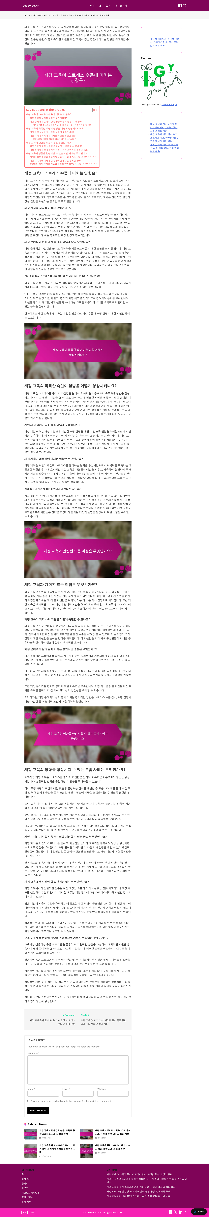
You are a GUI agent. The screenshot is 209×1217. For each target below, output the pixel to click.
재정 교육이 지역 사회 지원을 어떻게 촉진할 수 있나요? (56, 146)
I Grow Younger (169, 104)
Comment (33, 1052)
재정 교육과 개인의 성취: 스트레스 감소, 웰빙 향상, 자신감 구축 (138, 1195)
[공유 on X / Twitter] (184, 5)
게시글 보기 (121, 5)
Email (66, 1088)
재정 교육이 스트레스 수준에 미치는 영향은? (48, 114)
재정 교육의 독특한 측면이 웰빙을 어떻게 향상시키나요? (54, 128)
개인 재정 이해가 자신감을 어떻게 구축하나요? (52, 132)
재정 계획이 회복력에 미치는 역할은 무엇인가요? (53, 135)
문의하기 (26, 1183)
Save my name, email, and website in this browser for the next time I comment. (71, 1101)
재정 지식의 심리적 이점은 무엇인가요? (48, 118)
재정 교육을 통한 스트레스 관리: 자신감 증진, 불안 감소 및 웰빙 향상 (141, 1186)
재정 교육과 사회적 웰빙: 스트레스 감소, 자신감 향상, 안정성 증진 (139, 1174)
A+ (24, 1212)
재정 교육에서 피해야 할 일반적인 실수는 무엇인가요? (55, 160)
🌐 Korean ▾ (199, 1211)
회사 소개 (26, 1178)
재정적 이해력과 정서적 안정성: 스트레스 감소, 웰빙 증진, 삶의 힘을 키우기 (164, 42)
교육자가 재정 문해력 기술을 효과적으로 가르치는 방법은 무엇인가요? (63, 164)
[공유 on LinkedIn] (181, 1212)
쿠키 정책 (26, 1201)
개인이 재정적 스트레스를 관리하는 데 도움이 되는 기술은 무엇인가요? (62, 125)
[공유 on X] (176, 1212)
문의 (108, 5)
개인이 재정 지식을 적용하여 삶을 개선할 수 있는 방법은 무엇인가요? (63, 157)
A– (32, 1212)
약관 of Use (27, 1197)
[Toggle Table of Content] (93, 110)
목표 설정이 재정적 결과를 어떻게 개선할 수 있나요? (54, 139)
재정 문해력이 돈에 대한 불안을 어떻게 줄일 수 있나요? (56, 121)
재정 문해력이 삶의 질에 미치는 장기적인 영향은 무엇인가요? (59, 149)
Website (101, 1088)
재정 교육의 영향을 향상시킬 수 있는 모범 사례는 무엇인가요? (57, 153)
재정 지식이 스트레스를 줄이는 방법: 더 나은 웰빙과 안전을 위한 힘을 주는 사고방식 (147, 1180)
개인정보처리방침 (30, 1192)
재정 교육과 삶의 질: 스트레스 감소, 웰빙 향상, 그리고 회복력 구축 (164, 148)
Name (31, 1088)
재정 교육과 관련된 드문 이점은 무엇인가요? (48, 142)
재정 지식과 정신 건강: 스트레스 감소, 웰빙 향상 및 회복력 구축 (138, 1191)
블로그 (24, 1188)
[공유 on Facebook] (180, 5)
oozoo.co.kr (31, 5)
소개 (92, 5)
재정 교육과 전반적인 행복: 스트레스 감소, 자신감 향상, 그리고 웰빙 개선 (164, 127)
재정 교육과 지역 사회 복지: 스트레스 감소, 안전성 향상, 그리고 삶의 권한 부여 (164, 138)
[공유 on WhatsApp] (186, 1212)
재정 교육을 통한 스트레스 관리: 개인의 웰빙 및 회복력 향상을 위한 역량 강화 (57, 1148)
